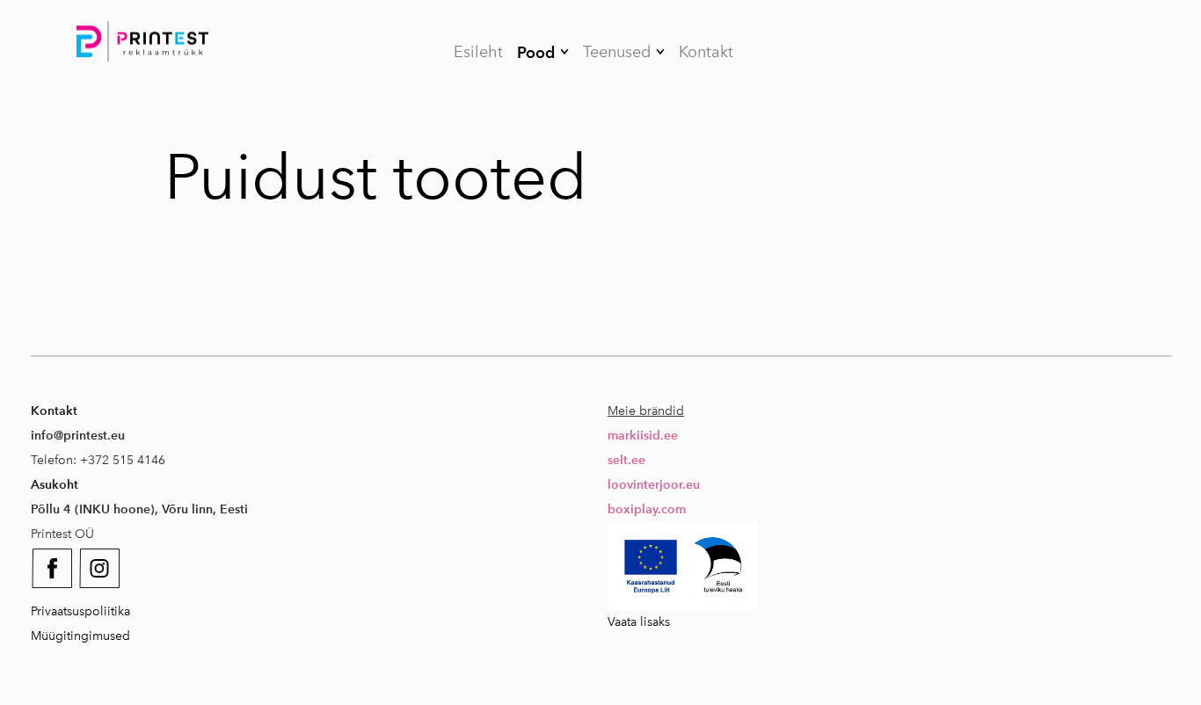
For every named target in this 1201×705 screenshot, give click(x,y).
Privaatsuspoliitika (80, 611)
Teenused (617, 52)
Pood (536, 52)
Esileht (478, 52)
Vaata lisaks (639, 621)
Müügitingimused (80, 636)
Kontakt (706, 52)
